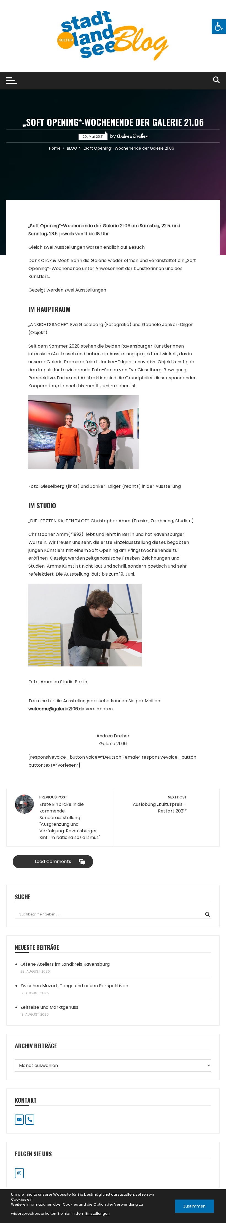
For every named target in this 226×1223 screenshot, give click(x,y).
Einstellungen (97, 1213)
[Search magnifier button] (207, 914)
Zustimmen (194, 1206)
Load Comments (53, 861)
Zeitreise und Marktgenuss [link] (49, 1007)
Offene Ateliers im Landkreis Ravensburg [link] (65, 964)
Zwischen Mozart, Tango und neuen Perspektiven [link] (74, 986)
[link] (219, 26)
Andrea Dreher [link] (132, 136)
